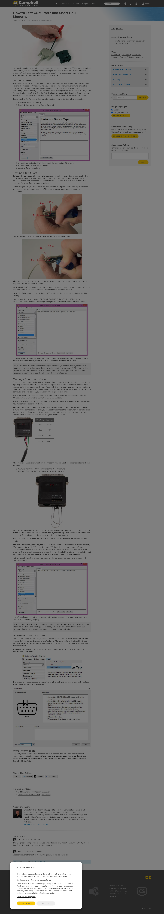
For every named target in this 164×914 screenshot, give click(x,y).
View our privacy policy (26, 897)
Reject (45, 903)
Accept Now (26, 903)
